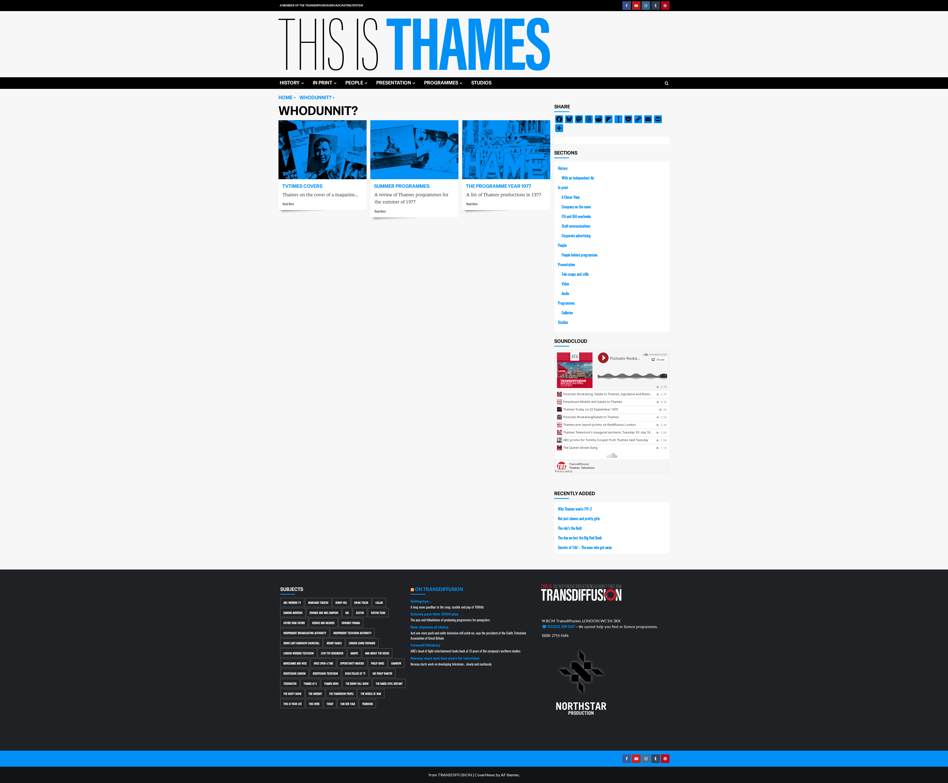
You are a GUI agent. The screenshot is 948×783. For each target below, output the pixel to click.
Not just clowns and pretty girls (579, 518)
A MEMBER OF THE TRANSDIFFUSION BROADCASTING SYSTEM (321, 5)
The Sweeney (315, 693)
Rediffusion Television (325, 673)
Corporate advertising (576, 235)
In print (322, 83)
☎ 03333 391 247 (558, 626)
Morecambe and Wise (295, 663)
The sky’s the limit (570, 528)
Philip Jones (377, 663)
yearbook (367, 704)
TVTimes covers (302, 186)
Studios (481, 83)
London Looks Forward (362, 643)
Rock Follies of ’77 (355, 673)
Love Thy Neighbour (332, 653)
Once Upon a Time (323, 663)
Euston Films (378, 612)
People (354, 83)
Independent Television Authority (352, 633)
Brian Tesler (361, 602)
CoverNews (485, 774)
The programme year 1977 (498, 186)
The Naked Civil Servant (389, 683)
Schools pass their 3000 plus (434, 614)
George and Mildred (323, 623)
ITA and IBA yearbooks (576, 216)
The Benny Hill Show (357, 683)
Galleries (567, 312)
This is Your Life (292, 704)
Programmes (441, 83)
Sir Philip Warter (382, 673)
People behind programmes (580, 254)
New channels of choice (430, 627)
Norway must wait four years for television (445, 658)
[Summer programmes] (414, 149)
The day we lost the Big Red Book (580, 537)
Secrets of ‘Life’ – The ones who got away (585, 547)
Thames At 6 (310, 683)
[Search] (667, 83)
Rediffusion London (294, 673)
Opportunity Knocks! (352, 663)
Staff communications (576, 226)
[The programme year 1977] (506, 149)
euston (360, 612)
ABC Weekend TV (292, 602)
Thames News (331, 683)
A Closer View (571, 197)
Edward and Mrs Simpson (324, 612)
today (330, 704)
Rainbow (396, 663)
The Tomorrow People (341, 693)
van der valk (347, 704)
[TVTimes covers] (322, 149)
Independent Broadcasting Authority (304, 633)
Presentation (393, 83)
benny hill (341, 602)
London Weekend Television (298, 653)
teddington (289, 683)
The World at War (371, 693)
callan (379, 602)
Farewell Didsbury (425, 645)
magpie (354, 653)
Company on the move (576, 206)
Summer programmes (402, 186)
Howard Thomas (351, 623)
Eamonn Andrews (292, 612)
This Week (314, 704)
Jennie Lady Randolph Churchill (301, 643)
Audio (565, 293)
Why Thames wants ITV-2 (575, 508)
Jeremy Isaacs (334, 643)
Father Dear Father (294, 623)
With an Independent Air (578, 177)
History (290, 83)
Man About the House (377, 653)
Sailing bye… (421, 601)
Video (565, 283)
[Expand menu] (302, 83)
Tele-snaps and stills (575, 274)
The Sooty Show (292, 693)
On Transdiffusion (439, 589)
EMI (347, 612)
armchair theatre (318, 602)
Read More (288, 203)
